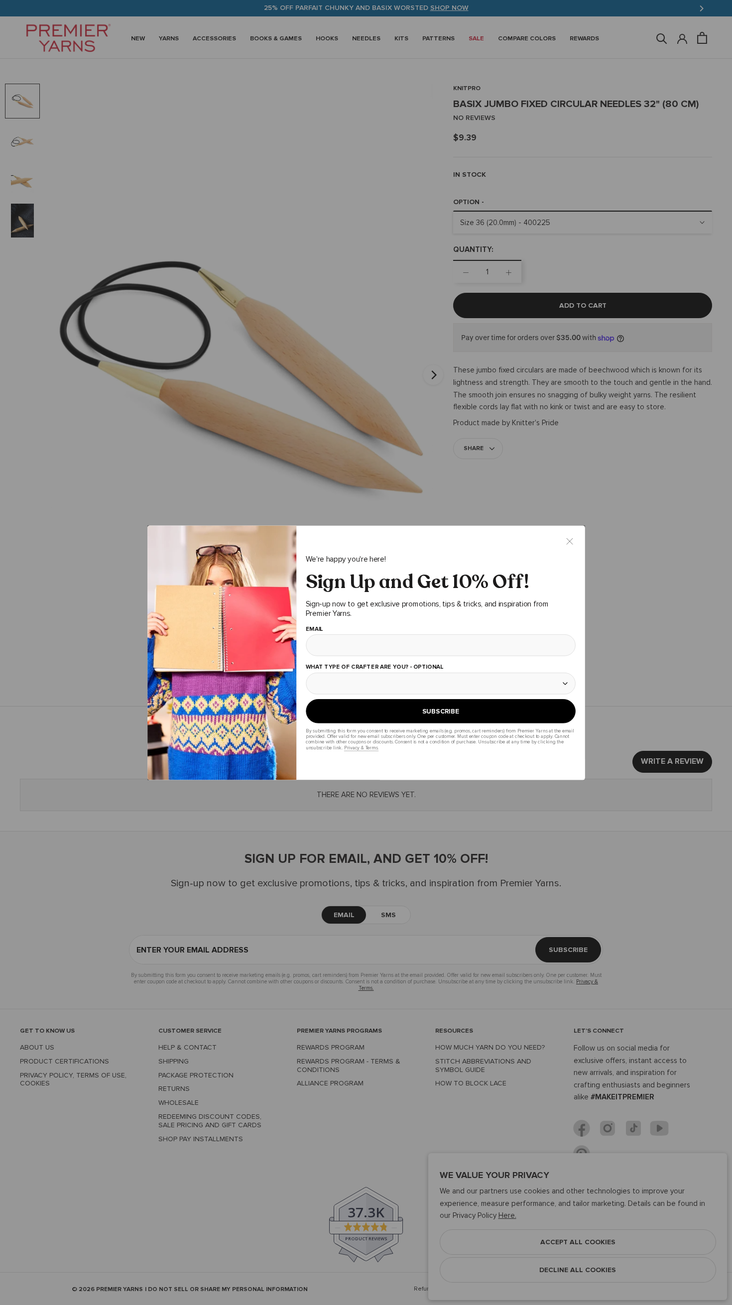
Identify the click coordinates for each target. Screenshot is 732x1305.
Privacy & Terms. (361, 747)
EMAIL (314, 628)
